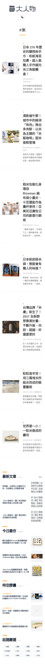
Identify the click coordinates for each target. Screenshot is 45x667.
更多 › (41, 477)
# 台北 (7, 655)
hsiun (36, 225)
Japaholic (27, 81)
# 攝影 (38, 646)
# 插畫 (17, 646)
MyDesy (37, 339)
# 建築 (7, 646)
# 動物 (28, 655)
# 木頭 (28, 651)
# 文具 (38, 655)
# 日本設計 (7, 651)
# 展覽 (28, 646)
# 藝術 (17, 655)
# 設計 (38, 651)
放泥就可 (37, 392)
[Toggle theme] (22, 17)
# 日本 (17, 651)
